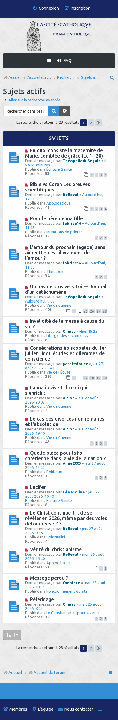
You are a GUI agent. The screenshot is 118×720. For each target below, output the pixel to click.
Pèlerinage (42, 599)
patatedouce (75, 364)
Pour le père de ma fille (56, 218)
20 (105, 378)
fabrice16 (72, 223)
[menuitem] (45, 8)
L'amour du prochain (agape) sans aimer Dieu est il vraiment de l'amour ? (65, 252)
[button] (98, 122)
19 (98, 378)
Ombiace (71, 583)
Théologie (55, 271)
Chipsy (69, 331)
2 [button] (91, 123)
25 (85, 311)
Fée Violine (74, 492)
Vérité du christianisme (56, 549)
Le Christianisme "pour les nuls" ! (74, 612)
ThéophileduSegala (82, 161)
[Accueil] (59, 36)
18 (92, 378)
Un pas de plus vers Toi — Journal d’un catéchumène (66, 289)
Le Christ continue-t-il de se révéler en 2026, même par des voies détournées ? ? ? (66, 518)
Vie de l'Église (58, 372)
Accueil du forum (49, 672)
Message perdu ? (49, 578)
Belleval (70, 194)
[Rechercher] (53, 111)
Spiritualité (56, 537)
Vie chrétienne (58, 305)
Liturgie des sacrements (67, 335)
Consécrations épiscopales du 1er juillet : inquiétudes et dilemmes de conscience (65, 353)
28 (105, 311)
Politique (54, 472)
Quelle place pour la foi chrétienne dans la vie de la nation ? (65, 455)
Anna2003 (72, 463)
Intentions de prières (64, 232)
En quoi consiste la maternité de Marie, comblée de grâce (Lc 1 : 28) (64, 153)
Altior (68, 398)
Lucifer (38, 487)
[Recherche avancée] (64, 111)
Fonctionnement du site (67, 591)
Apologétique (58, 203)
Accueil (15, 672)
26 (92, 311)
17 (85, 378)
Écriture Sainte (59, 169)
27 (98, 311)
